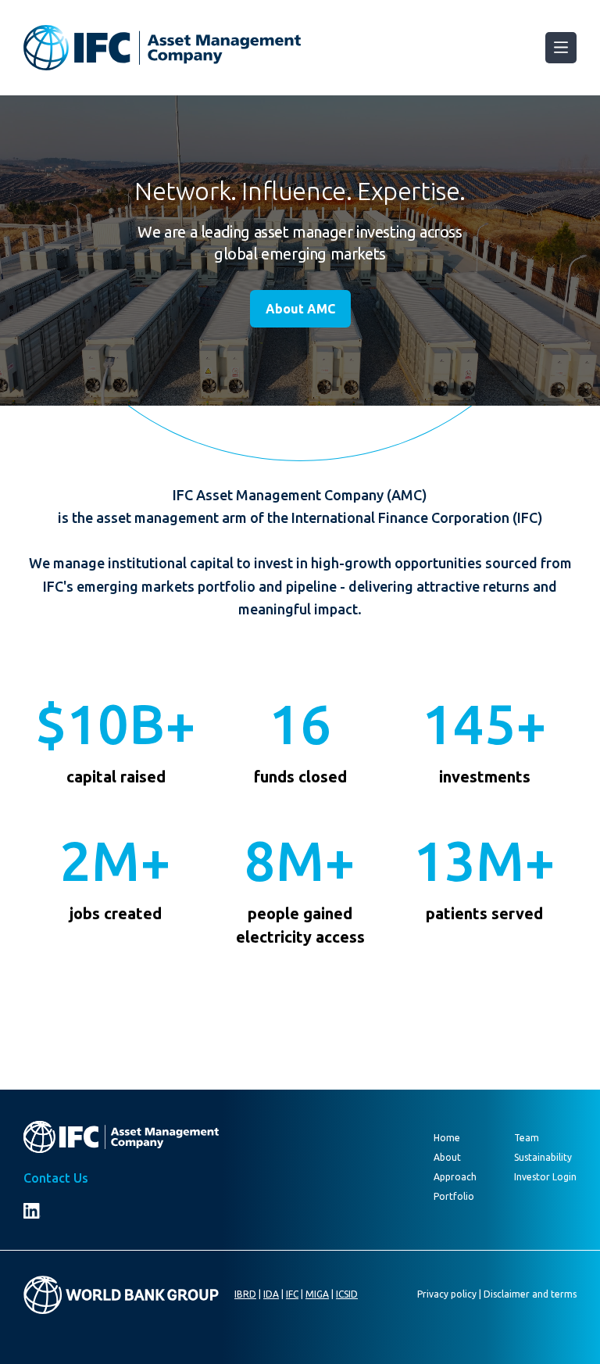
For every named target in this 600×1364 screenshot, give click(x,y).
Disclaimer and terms (530, 1294)
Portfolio (454, 1196)
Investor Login (545, 1177)
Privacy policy (447, 1294)
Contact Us (55, 1178)
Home (447, 1138)
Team (526, 1138)
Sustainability (543, 1157)
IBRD (245, 1294)
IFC (292, 1294)
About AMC (300, 309)
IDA (271, 1294)
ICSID (347, 1294)
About (447, 1157)
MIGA (317, 1294)
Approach (455, 1177)
